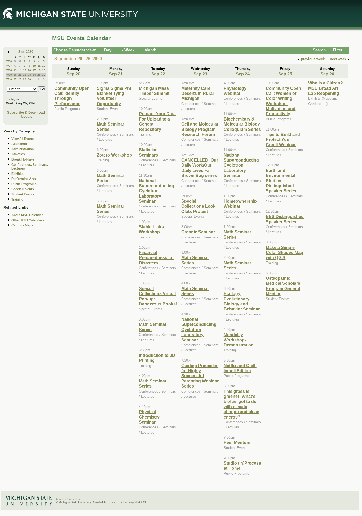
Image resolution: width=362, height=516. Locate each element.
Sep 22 (158, 74)
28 (19, 79)
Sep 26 (327, 74)
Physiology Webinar (235, 91)
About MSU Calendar (27, 215)
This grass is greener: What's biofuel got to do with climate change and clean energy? (241, 404)
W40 (9, 79)
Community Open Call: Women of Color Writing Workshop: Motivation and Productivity (283, 101)
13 (15, 70)
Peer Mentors (237, 442)
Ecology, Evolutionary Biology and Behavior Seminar (242, 301)
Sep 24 (243, 74)
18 (39, 70)
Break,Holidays (23, 159)
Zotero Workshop (114, 155)
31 (19, 61)
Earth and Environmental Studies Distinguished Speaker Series (281, 180)
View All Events (23, 139)
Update (26, 116)
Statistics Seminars (148, 152)
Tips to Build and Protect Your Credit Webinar (283, 139)
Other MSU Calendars (27, 220)
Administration (22, 149)
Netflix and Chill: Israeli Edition (240, 368)
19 (43, 70)
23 (29, 74)
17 (34, 70)
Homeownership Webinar (240, 203)
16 (29, 70)
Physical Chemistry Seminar (149, 416)
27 (15, 79)
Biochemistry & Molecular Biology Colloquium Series (242, 124)
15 (24, 70)
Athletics (18, 154)
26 (43, 74)
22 (24, 74)
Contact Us (72, 499)
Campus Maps (22, 225)
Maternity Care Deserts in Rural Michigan (197, 93)
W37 (9, 65)
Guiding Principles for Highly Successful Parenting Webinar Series (200, 376)
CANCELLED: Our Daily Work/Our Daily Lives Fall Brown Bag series (199, 168)
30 (15, 61)
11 (39, 65)
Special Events (22, 189)
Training (17, 199)
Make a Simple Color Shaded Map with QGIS (284, 252)
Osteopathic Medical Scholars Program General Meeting (283, 286)
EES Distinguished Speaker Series (285, 219)
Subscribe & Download (26, 112)
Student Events (22, 194)
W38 (9, 70)
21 (19, 74)
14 (19, 70)
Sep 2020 (25, 52)
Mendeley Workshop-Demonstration (239, 339)
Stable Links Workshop (151, 229)
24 (34, 74)
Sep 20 (73, 74)
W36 (9, 61)
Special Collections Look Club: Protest (198, 206)
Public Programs (24, 184)
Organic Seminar (198, 231)
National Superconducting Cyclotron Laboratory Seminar (156, 191)
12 (43, 65)
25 (39, 74)
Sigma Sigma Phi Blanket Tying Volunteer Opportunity (114, 96)
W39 (9, 74)
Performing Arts (23, 179)
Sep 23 (200, 74)
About (59, 499)
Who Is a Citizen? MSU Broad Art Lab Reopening (325, 88)
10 (34, 65)
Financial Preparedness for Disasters (156, 257)
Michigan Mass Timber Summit (154, 91)
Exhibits (17, 174)
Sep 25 (285, 74)
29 (24, 79)
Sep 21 (116, 74)
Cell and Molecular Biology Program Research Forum (199, 129)
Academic (19, 144)
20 (15, 74)
